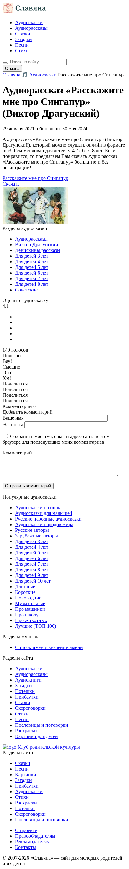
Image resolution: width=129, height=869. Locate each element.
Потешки (25, 691)
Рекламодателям (32, 841)
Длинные (25, 586)
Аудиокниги (28, 680)
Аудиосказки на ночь (37, 507)
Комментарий (17, 452)
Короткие (25, 592)
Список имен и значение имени (49, 647)
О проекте (26, 830)
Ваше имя (13, 418)
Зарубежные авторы (36, 535)
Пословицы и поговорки (41, 725)
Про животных (31, 620)
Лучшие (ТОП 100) (35, 626)
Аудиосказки (29, 22)
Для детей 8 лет (31, 284)
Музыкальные (30, 603)
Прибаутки (27, 696)
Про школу (27, 614)
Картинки (25, 774)
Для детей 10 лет (33, 581)
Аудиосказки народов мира (44, 524)
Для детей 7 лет (31, 278)
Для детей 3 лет (31, 256)
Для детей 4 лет (31, 261)
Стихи (22, 50)
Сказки (22, 33)
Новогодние (28, 597)
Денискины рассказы (37, 250)
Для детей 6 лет (31, 272)
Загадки (23, 39)
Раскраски (26, 730)
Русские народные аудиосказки (48, 518)
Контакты (25, 847)
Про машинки (30, 609)
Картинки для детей (36, 736)
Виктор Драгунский (36, 244)
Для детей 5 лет (31, 267)
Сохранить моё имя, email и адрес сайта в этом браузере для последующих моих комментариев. (56, 439)
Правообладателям (35, 836)
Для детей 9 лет (31, 575)
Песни (22, 45)
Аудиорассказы (31, 28)
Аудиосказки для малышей (43, 513)
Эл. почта (13, 424)
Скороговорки (30, 708)
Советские (26, 289)
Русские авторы (32, 530)
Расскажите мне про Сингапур (35, 178)
